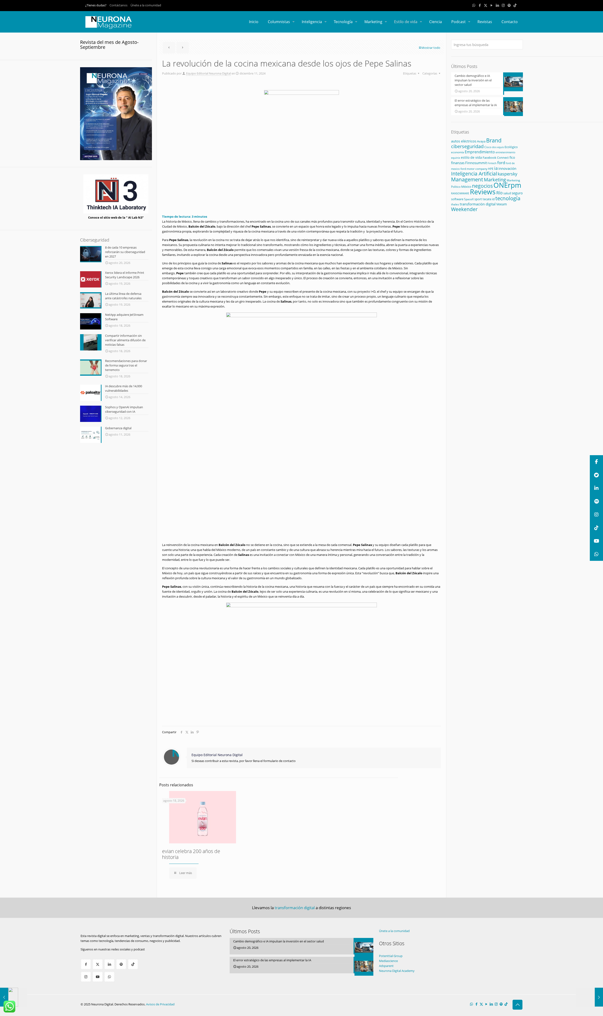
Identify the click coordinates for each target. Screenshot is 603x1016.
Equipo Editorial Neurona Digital (208, 73)
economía (457, 152)
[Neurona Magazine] (108, 21)
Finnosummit (476, 162)
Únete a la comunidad (145, 5)
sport (478, 199)
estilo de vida (471, 157)
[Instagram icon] (503, 5)
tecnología (507, 198)
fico (512, 157)
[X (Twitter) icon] (485, 5)
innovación (507, 168)
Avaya (481, 141)
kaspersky (507, 174)
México (466, 186)
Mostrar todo (430, 48)
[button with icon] (86, 964)
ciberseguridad (467, 146)
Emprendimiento (480, 151)
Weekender (464, 209)
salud (507, 193)
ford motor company (473, 169)
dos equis (498, 147)
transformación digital (478, 204)
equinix (455, 157)
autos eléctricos (463, 141)
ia (496, 168)
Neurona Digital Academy (397, 971)
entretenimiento (505, 152)
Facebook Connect (496, 157)
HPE (490, 169)
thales (455, 204)
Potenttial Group (391, 956)
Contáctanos (118, 5)
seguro (517, 193)
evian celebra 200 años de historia (191, 854)
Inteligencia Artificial (474, 173)
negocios (482, 186)
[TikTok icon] (515, 5)
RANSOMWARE (460, 193)
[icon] (509, 5)
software (457, 199)
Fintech (492, 163)
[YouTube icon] (491, 5)
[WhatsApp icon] (474, 5)
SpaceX (469, 199)
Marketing (495, 179)
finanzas (457, 162)
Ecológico (511, 147)
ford (501, 162)
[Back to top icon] (517, 1005)
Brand (493, 140)
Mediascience (388, 961)
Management (467, 179)
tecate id (489, 199)
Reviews (483, 191)
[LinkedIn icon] (497, 5)
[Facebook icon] (479, 5)
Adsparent (386, 966)
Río (499, 193)
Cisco (487, 147)
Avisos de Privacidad (160, 1004)
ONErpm (507, 185)
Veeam (501, 204)
